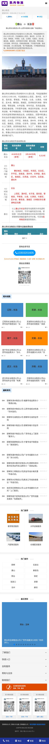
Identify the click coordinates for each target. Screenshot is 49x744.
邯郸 (13, 565)
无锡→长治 (37, 338)
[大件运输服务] (36, 515)
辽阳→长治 (12, 310)
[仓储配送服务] (36, 533)
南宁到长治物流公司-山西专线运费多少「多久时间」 (11, 352)
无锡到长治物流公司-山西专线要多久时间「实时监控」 (36, 352)
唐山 (13, 570)
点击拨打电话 (15, 50)
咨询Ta (10, 17)
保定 (36, 576)
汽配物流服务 (13, 545)
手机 (7, 741)
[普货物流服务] (13, 515)
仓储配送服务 (35, 545)
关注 (40, 17)
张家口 (13, 582)
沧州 (13, 587)
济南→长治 (37, 366)
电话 (19, 741)
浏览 (25, 17)
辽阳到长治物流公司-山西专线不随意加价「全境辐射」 (11, 324)
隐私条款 (24, 728)
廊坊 (36, 587)
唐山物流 (5, 10)
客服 (32, 741)
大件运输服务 (35, 526)
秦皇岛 (36, 570)
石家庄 (36, 565)
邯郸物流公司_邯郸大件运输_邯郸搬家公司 (15, 724)
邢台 (13, 576)
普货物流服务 (13, 526)
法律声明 (18, 728)
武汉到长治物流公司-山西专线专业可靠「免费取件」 (11, 380)
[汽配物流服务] (13, 533)
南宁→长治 (12, 338)
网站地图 (30, 728)
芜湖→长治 (37, 310)
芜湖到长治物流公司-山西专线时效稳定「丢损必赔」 (36, 324)
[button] (14, 644)
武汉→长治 (12, 366)
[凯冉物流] (13, 3)
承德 (36, 582)
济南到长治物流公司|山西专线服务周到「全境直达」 (36, 380)
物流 (44, 741)
